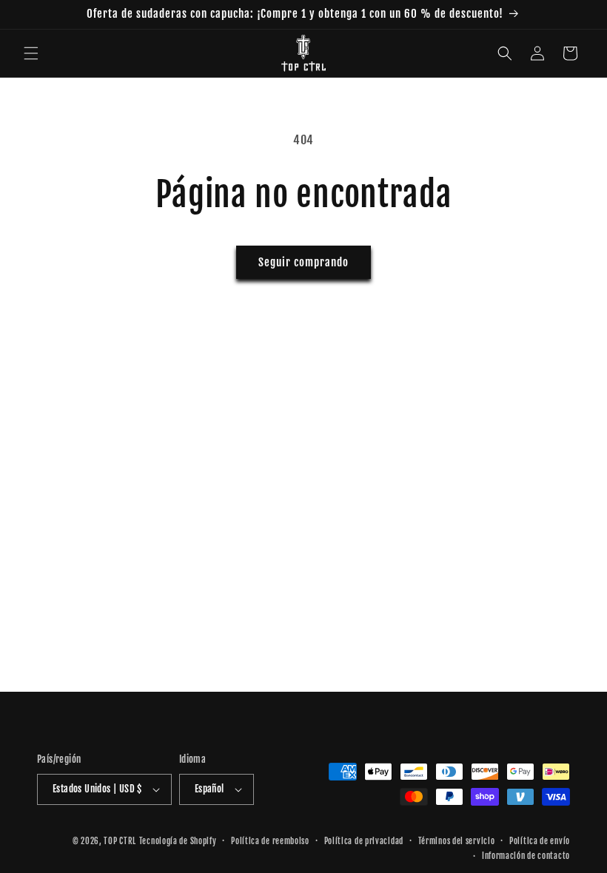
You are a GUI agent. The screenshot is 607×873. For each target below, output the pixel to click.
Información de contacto (526, 856)
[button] (31, 53)
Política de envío (539, 841)
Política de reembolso (270, 841)
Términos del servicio (456, 841)
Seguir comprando (303, 262)
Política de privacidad (363, 841)
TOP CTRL (120, 841)
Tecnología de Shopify (178, 841)
